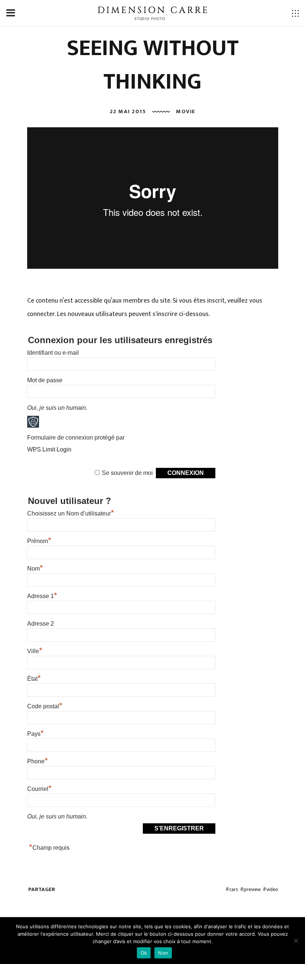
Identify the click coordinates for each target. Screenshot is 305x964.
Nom (35, 568)
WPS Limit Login (49, 449)
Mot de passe (44, 380)
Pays (35, 734)
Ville (34, 651)
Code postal (44, 706)
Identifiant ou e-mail (53, 352)
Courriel (39, 789)
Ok (144, 953)
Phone (37, 761)
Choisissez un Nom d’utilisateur (70, 513)
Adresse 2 (40, 623)
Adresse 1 (42, 596)
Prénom (39, 541)
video (272, 889)
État (34, 679)
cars (233, 889)
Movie (186, 111)
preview (252, 889)
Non (163, 953)
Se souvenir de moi (127, 473)
